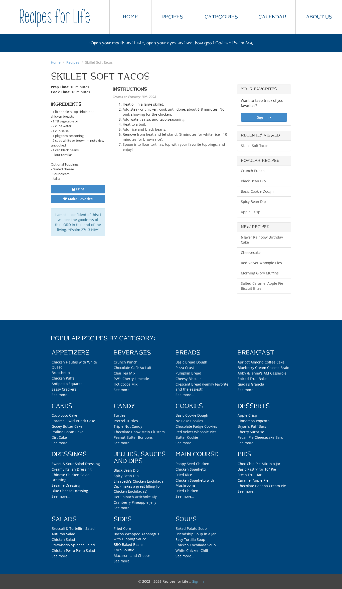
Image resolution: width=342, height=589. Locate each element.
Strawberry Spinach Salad (73, 545)
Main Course (197, 454)
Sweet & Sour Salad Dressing (76, 463)
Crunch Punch (253, 170)
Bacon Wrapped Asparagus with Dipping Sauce (136, 536)
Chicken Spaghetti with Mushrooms (195, 483)
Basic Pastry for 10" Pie (257, 469)
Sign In (263, 117)
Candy (124, 406)
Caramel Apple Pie (253, 480)
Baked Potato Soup (191, 528)
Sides (122, 519)
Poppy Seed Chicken (192, 463)
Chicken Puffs (63, 378)
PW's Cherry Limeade (131, 378)
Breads (188, 352)
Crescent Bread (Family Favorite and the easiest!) (202, 387)
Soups (186, 519)
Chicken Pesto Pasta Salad (73, 550)
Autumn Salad (63, 534)
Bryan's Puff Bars (252, 426)
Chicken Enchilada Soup (196, 545)
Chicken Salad (63, 539)
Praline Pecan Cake (67, 431)
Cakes (62, 406)
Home (56, 62)
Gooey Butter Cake (67, 426)
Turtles (119, 415)
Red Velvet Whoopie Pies (261, 262)
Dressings (69, 454)
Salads (64, 519)
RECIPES (172, 17)
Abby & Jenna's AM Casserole (262, 373)
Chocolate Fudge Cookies (196, 426)
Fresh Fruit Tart (250, 474)
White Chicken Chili (192, 550)
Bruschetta (61, 372)
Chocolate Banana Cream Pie (262, 485)
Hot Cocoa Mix (125, 384)
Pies (244, 454)
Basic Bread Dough (191, 362)
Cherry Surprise (251, 431)
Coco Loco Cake (64, 415)
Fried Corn (122, 528)
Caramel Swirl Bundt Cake (73, 420)
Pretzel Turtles (126, 420)
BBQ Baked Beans (128, 544)
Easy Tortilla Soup (190, 539)
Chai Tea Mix (124, 373)
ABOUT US (319, 17)
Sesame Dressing (66, 485)
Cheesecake (251, 252)
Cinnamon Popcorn (254, 420)
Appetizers (70, 352)
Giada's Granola (251, 384)
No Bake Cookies (189, 420)
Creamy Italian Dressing (72, 469)
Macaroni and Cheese (132, 555)
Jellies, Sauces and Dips (139, 457)
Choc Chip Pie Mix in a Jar (259, 463)
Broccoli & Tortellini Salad (73, 528)
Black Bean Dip (253, 181)
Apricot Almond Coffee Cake (261, 362)
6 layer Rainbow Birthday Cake (262, 240)
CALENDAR (272, 17)
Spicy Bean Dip (253, 201)
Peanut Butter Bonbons (133, 437)
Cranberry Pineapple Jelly (135, 502)
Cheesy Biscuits (189, 378)
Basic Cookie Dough (257, 191)
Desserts (254, 406)
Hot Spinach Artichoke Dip (135, 496)
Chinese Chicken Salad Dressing (71, 477)
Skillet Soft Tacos (254, 145)
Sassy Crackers (64, 389)
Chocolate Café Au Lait (132, 367)
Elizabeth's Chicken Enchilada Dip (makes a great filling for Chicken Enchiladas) (138, 486)
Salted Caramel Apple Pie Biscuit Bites (262, 286)
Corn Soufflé (124, 550)
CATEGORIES (221, 17)
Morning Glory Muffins (260, 273)
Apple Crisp (250, 211)
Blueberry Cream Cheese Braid (263, 367)
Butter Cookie (187, 437)
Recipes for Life (54, 17)
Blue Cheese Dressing (70, 490)
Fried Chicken (187, 490)
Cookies (189, 406)
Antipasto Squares (67, 383)
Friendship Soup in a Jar (196, 534)
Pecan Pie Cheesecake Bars (260, 437)
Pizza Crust (185, 367)
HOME (130, 17)
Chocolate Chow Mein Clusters (139, 431)
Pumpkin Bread (188, 373)
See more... (61, 394)
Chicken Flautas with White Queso (74, 365)
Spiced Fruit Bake (252, 378)
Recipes (72, 62)
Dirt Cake (59, 437)
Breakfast (256, 352)
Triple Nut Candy (128, 426)
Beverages (132, 352)
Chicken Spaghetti (191, 469)
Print (79, 189)
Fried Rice (184, 474)
